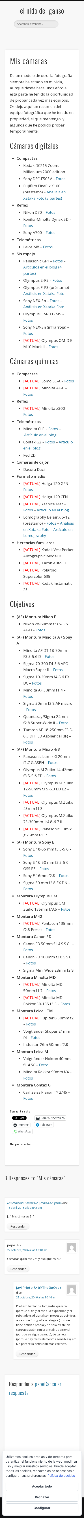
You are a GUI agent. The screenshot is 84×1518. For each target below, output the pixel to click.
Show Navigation (67, 40)
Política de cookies (61, 1475)
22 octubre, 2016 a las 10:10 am (27, 1250)
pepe (39, 1384)
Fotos (60, 178)
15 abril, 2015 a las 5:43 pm (24, 1208)
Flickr (41, 35)
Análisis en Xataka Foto (43, 293)
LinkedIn (59, 35)
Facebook (23, 35)
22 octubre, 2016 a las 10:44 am (36, 1297)
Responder (18, 1226)
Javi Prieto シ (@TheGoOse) (38, 1287)
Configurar (42, 1508)
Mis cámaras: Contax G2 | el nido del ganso (34, 1203)
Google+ (50, 35)
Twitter (32, 35)
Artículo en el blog (40, 434)
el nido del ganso (42, 10)
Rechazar (42, 1497)
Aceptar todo (42, 1486)
